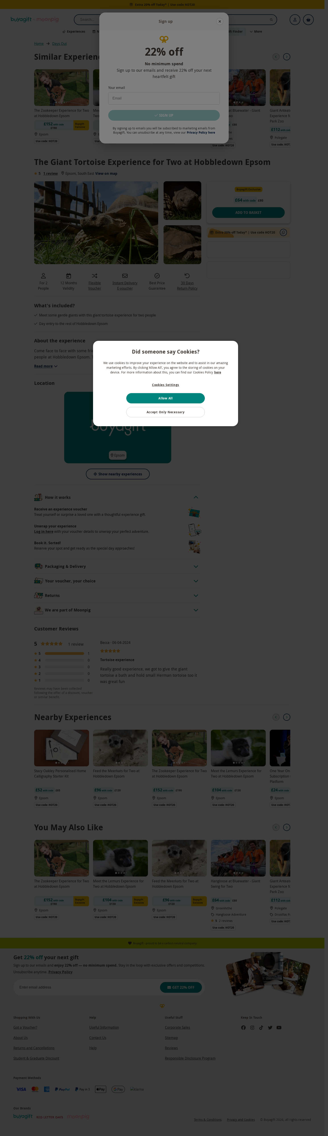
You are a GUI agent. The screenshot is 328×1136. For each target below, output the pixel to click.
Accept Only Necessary (166, 412)
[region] (165, 383)
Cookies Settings (165, 385)
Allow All (165, 398)
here (217, 372)
